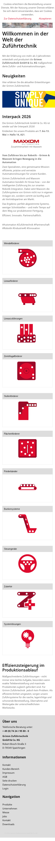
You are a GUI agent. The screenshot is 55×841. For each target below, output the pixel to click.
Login (5, 788)
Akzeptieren (45, 18)
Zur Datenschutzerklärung (17, 18)
